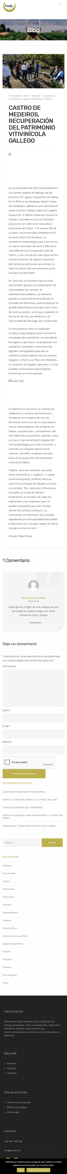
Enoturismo (15, 99)
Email (6, 726)
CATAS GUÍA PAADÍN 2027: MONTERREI (23, 807)
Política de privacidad (19, 1102)
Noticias (11, 1068)
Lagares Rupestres (33, 99)
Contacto (12, 1073)
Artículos (7, 865)
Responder (35, 622)
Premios (7, 967)
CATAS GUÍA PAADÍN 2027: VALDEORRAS (24, 792)
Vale (21, 1170)
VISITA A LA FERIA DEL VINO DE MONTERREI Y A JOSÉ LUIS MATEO (33, 817)
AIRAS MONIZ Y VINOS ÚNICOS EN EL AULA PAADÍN (29, 826)
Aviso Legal (13, 1112)
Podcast (7, 959)
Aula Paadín (9, 873)
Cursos (6, 881)
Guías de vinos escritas (15, 936)
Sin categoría (10, 975)
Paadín (36, 95)
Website (7, 741)
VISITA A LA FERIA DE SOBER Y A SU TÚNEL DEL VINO (30, 799)
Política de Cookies (17, 1107)
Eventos (7, 904)
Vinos (6, 983)
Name (6, 710)
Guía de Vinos (10, 928)
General (7, 920)
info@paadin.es (12, 1150)
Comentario (9, 666)
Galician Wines (10, 912)
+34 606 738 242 (13, 1141)
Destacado (49, 95)
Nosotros (11, 1063)
